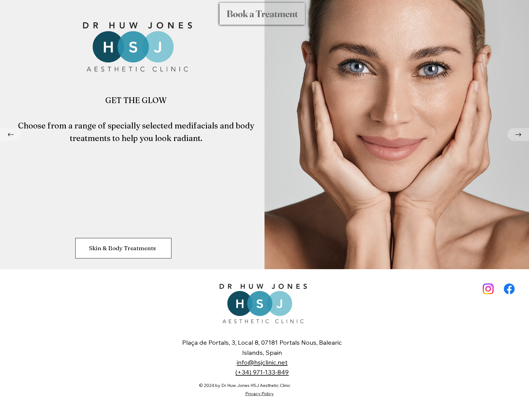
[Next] (518, 134)
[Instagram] (488, 289)
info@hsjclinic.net (262, 362)
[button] (262, 14)
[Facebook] (509, 289)
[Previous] (10, 134)
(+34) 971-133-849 (262, 372)
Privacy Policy (259, 393)
